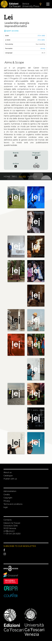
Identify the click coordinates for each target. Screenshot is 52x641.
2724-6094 (41, 40)
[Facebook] (26, 550)
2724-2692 (41, 35)
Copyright (8, 498)
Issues (22, 176)
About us (7, 472)
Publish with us (10, 479)
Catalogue (8, 475)
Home (7, 176)
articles (32, 176)
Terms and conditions (13, 504)
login (6, 507)
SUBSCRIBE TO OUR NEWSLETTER (20, 546)
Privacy (7, 501)
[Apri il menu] (48, 4)
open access (11, 30)
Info (14, 176)
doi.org (43, 48)
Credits (7, 494)
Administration (10, 491)
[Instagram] (26, 554)
